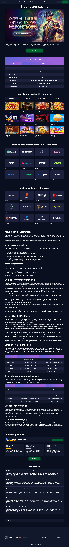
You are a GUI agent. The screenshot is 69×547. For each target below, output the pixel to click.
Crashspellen (41, 98)
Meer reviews (34, 458)
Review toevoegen (57, 439)
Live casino (26, 98)
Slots (56, 98)
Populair (11, 98)
